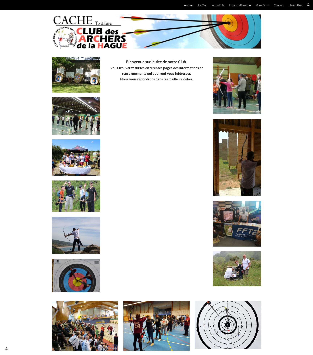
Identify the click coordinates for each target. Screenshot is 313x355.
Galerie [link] (260, 5)
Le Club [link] (202, 5)
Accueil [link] (188, 5)
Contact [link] (279, 5)
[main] (156, 70)
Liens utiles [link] (295, 5)
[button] (308, 5)
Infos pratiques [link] (238, 5)
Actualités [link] (218, 5)
